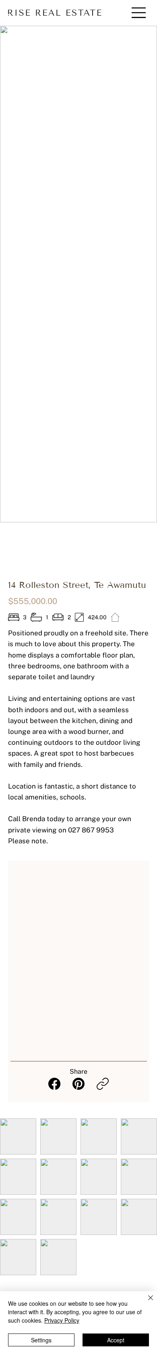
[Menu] (133, 13)
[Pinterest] (78, 1084)
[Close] (145, 1302)
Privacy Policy (61, 1320)
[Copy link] (103, 1084)
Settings (41, 1340)
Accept (115, 1340)
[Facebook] (54, 1084)
